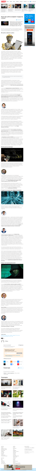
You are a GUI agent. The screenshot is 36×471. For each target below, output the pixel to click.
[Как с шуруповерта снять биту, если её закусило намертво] (6, 404)
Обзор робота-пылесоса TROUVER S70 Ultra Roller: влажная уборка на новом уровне (4, 10)
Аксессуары (2, 453)
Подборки (17, 1)
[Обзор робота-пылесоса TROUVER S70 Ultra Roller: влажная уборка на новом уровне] (6, 382)
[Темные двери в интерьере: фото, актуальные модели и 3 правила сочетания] (18, 413)
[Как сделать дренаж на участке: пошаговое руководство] (18, 432)
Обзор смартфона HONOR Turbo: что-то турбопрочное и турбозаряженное (11, 10)
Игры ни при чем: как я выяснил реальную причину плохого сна (18, 10)
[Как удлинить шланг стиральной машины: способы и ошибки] (6, 420)
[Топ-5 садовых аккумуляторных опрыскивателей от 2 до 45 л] (18, 393)
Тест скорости (3, 463)
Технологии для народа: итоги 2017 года (7, 336)
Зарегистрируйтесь (11, 373)
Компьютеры (14, 452)
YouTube (21, 364)
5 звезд (20, 19)
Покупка (14, 447)
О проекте (14, 460)
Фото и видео (2, 452)
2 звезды (17, 19)
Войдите (5, 373)
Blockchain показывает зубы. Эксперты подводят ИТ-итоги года (10, 335)
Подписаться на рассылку (28, 449)
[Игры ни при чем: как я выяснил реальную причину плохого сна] (6, 393)
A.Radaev (6, 341)
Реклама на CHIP (26, 46)
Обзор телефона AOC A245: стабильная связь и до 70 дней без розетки (25, 10)
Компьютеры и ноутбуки (4, 449)
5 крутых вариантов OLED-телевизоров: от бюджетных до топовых (32, 10)
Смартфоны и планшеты (4, 448)
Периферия (2, 451)
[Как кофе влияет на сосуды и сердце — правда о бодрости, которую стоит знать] (6, 432)
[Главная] (1, 14)
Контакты (34, 46)
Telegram (7, 361)
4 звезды (19, 19)
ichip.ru (14, 459)
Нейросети (21, 1)
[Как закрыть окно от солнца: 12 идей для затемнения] (18, 422)
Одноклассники (14, 361)
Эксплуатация (14, 448)
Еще (28, 1)
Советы (14, 1)
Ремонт (14, 449)
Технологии (25, 1)
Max (13, 364)
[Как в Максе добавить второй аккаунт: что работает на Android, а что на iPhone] (18, 404)
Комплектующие (3, 450)
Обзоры (8, 1)
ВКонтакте (21, 361)
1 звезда (16, 19)
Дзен (6, 364)
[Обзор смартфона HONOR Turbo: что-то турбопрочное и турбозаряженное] (18, 382)
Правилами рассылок (18, 355)
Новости (11, 1)
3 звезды (18, 19)
